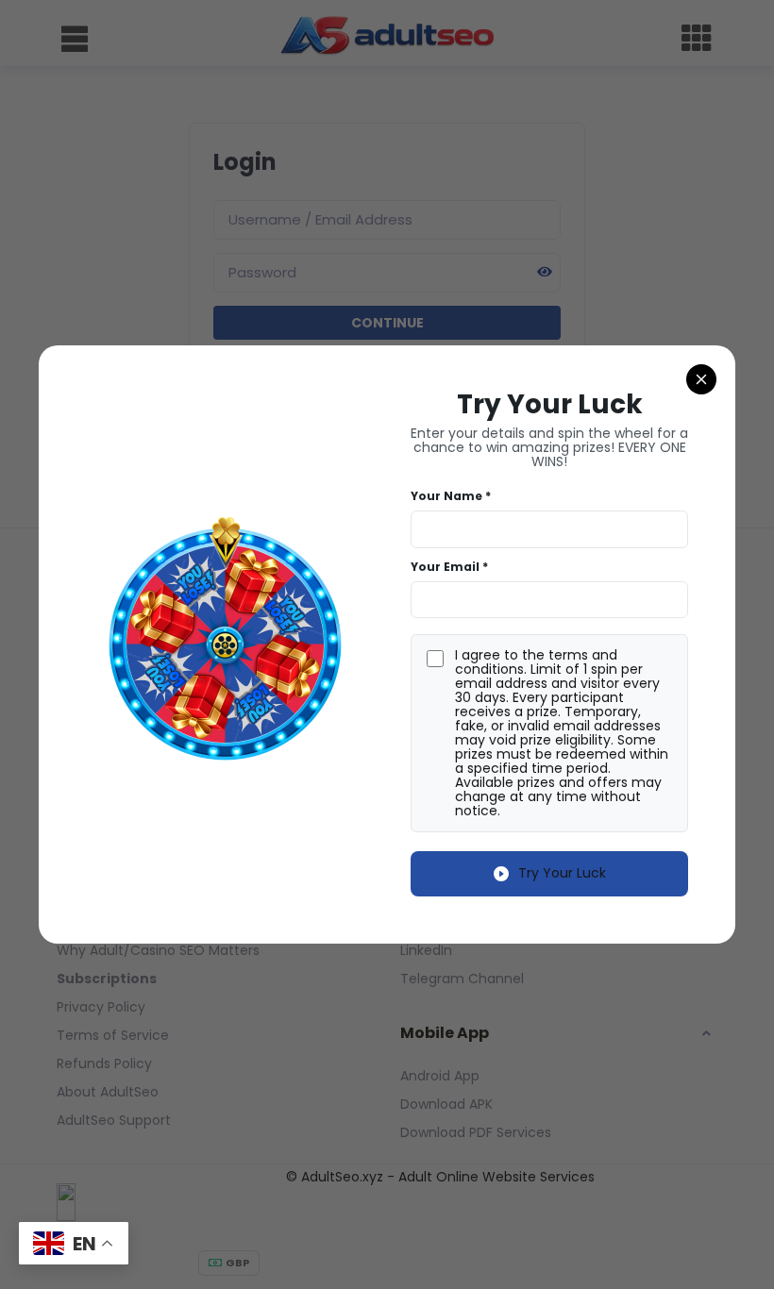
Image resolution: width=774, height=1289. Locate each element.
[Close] (701, 379)
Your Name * (451, 496)
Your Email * (449, 567)
